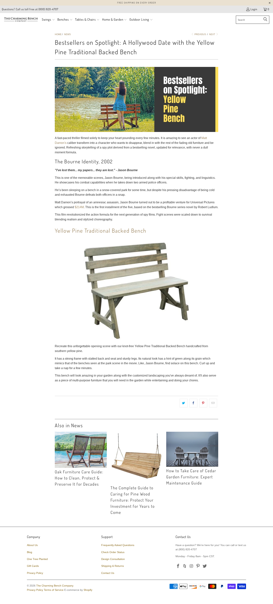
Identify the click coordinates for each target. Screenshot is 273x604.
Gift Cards (33, 565)
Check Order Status (112, 552)
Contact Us (107, 572)
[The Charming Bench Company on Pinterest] (198, 566)
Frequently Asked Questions (117, 545)
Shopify (88, 589)
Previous (200, 34)
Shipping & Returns (112, 565)
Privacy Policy (35, 572)
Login (254, 9)
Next (212, 34)
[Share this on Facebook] (193, 403)
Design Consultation (113, 559)
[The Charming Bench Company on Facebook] (178, 566)
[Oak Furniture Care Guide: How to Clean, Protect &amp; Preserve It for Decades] (81, 450)
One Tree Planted (37, 559)
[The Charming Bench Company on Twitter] (205, 566)
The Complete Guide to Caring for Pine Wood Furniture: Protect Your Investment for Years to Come (132, 500)
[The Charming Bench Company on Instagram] (191, 566)
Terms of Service (54, 589)
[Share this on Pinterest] (203, 403)
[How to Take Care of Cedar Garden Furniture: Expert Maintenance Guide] (192, 449)
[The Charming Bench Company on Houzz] (185, 566)
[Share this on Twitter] (184, 403)
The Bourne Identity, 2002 (84, 161)
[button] (48, 20)
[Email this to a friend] (213, 403)
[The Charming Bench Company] (21, 19)
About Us (32, 545)
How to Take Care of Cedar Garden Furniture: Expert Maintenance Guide (191, 476)
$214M (79, 207)
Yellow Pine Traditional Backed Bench (100, 230)
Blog (29, 552)
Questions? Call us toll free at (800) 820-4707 (30, 9)
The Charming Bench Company (54, 585)
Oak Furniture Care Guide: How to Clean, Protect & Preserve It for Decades (79, 478)
